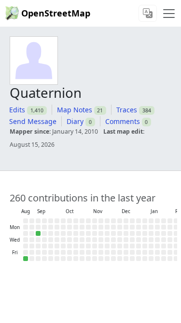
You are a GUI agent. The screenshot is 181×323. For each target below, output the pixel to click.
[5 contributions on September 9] (38, 233)
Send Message (32, 121)
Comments (122, 121)
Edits (17, 109)
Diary (75, 121)
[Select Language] (148, 13)
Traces (126, 109)
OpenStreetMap (55, 13)
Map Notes (74, 109)
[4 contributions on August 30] (25, 258)
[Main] (169, 13)
